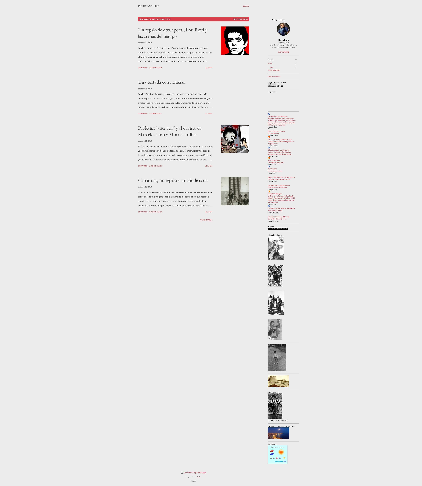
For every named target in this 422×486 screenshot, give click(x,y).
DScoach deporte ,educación (278, 150)
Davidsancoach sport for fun (278, 217)
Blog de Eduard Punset (276, 131)
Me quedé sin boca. (275, 210)
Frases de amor (273, 133)
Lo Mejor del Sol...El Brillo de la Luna (281, 208)
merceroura (272, 169)
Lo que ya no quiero (275, 171)
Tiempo (273, 447)
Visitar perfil (283, 52)
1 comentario (155, 114)
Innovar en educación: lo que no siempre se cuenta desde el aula (279, 153)
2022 (270, 63)
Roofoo (199, 477)
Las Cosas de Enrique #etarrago (280, 139)
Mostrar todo (240, 19)
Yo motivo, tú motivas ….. (277, 219)
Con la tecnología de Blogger (194, 473)
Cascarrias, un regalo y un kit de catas (173, 180)
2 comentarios (155, 68)
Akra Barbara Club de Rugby (279, 185)
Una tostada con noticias (161, 82)
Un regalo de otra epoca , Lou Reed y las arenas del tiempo (172, 32)
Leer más (208, 68)
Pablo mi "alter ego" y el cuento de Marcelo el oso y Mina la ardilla (170, 131)
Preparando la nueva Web (277, 187)
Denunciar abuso (274, 77)
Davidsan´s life (148, 6)
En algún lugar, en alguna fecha (279, 179)
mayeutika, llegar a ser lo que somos (281, 177)
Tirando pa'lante (274, 160)
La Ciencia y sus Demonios (278, 116)
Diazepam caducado (275, 162)
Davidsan (283, 40)
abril (271, 67)
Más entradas (206, 220)
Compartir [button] (142, 68)
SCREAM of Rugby (275, 194)
